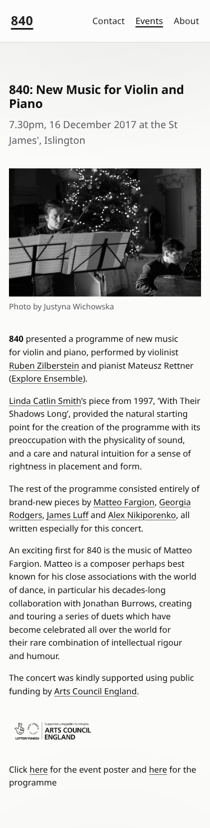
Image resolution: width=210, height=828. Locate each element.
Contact (108, 21)
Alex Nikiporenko (142, 515)
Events (149, 21)
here (39, 769)
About (186, 21)
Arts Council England (95, 691)
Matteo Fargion (124, 502)
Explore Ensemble (47, 378)
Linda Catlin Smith (45, 401)
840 (22, 20)
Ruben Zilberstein (44, 365)
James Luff (67, 515)
